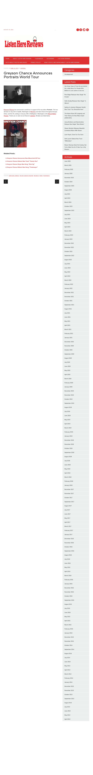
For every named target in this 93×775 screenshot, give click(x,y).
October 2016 (68, 547)
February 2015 (68, 629)
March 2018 (67, 477)
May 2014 (67, 666)
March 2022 (67, 280)
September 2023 (69, 210)
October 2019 (68, 399)
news (41, 175)
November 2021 (69, 296)
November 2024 (69, 177)
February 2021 (68, 333)
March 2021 (67, 329)
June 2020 (67, 366)
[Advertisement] (46, 15)
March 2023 (67, 231)
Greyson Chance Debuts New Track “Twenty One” (22, 161)
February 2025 (68, 169)
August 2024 (68, 190)
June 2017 (67, 514)
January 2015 (68, 633)
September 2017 (69, 501)
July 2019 (67, 411)
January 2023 (68, 239)
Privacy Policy (36, 62)
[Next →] (57, 182)
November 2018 (69, 444)
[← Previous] (6, 182)
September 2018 (69, 452)
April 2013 (67, 719)
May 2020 (67, 370)
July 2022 (67, 263)
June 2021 (67, 317)
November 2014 (69, 641)
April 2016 (67, 571)
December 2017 (69, 489)
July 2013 (67, 707)
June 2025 (67, 161)
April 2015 (67, 620)
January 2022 (68, 288)
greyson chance (14, 175)
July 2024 (67, 194)
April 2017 (67, 522)
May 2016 (67, 567)
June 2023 (67, 218)
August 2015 (68, 604)
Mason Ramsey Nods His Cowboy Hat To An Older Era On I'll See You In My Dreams (75, 147)
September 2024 (69, 186)
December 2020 (69, 341)
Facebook (80, 29)
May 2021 (67, 321)
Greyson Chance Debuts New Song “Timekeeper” (22, 167)
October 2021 (68, 300)
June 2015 (67, 612)
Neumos (33, 111)
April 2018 (67, 473)
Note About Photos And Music (16, 62)
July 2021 (67, 313)
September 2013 (69, 698)
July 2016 (67, 559)
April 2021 (67, 325)
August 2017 (68, 506)
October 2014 (68, 645)
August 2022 (68, 259)
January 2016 (68, 583)
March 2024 (67, 202)
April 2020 (67, 374)
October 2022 (68, 251)
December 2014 (69, 637)
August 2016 (68, 555)
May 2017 (67, 518)
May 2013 (67, 715)
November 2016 (69, 542)
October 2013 (68, 694)
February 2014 (68, 678)
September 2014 (69, 649)
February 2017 (68, 530)
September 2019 (69, 403)
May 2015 (67, 616)
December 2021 (69, 292)
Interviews (50, 58)
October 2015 (68, 596)
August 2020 (68, 358)
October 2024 (68, 181)
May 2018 (67, 469)
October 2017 (68, 497)
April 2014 (67, 670)
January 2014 (68, 682)
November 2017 (69, 493)
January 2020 (68, 387)
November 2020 (69, 346)
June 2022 (67, 268)
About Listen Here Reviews (22, 58)
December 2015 (69, 588)
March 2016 (67, 575)
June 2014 (67, 661)
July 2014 (67, 657)
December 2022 (69, 243)
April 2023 (67, 227)
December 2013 (69, 686)
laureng (23, 68)
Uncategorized (68, 74)
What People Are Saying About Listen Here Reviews (61, 62)
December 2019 (69, 391)
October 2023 (68, 206)
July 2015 (67, 608)
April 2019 (67, 423)
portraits (46, 175)
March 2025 (67, 165)
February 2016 (68, 579)
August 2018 (68, 456)
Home (7, 58)
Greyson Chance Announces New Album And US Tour (23, 158)
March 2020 (67, 378)
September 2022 (69, 255)
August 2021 (68, 309)
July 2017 (67, 510)
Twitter (84, 29)
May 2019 (67, 419)
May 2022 (67, 272)
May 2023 (67, 222)
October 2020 (68, 350)
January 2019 (68, 436)
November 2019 (69, 395)
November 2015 (69, 592)
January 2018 (68, 485)
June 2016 (67, 563)
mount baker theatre (26, 175)
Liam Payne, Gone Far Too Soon (73, 134)
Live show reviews (64, 58)
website (32, 116)
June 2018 (67, 464)
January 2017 (68, 534)
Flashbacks (39, 58)
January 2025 (68, 173)
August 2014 (68, 653)
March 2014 (67, 674)
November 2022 (69, 247)
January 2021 (68, 337)
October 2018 (68, 448)
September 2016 (69, 551)
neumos (36, 175)
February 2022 (68, 284)
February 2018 (68, 481)
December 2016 (69, 538)
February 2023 (68, 235)
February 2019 (68, 432)
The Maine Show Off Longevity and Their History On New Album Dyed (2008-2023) (74, 116)
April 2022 (67, 276)
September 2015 (69, 600)
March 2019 (67, 428)
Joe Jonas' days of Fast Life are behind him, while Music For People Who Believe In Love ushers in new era (75, 88)
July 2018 (67, 460)
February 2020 (68, 382)
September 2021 (69, 304)
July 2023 (67, 214)
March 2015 (67, 624)
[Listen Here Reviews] (24, 53)
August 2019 (68, 407)
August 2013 (68, 702)
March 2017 (67, 526)
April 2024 (67, 198)
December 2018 (69, 440)
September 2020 (69, 354)
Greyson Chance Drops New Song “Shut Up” (21, 164)
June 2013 (67, 711)
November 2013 (69, 690)
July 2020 (67, 362)
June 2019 (67, 415)
